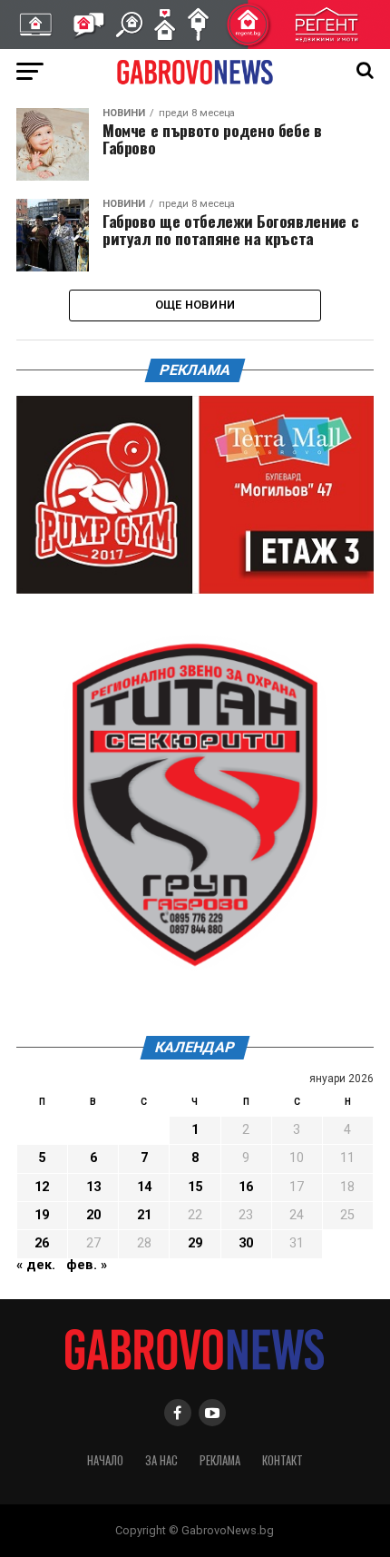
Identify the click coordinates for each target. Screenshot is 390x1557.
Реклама (220, 1460)
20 (93, 1215)
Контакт (282, 1460)
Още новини (195, 304)
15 (195, 1187)
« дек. (35, 1265)
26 (41, 1243)
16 (246, 1187)
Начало (105, 1460)
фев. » (86, 1265)
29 (195, 1243)
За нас (161, 1460)
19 (41, 1215)
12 (41, 1187)
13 (93, 1187)
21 (144, 1215)
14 (144, 1187)
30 (246, 1243)
